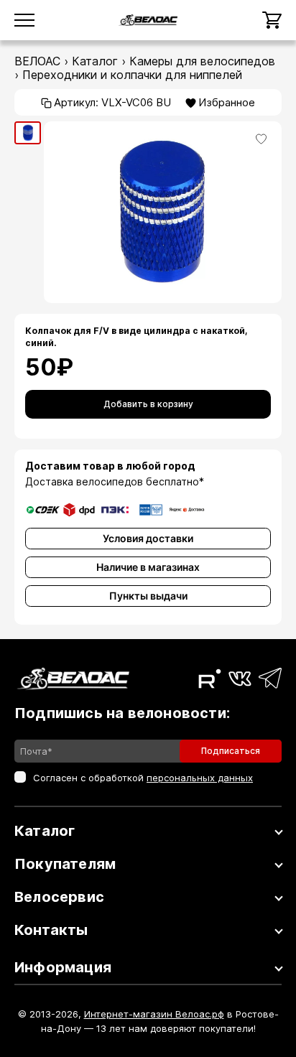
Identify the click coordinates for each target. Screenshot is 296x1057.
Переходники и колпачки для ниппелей (132, 74)
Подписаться (230, 750)
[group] (27, 133)
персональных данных (200, 777)
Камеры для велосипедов (202, 61)
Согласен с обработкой (143, 777)
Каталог (95, 61)
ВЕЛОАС (37, 61)
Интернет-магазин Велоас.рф (154, 1014)
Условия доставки (148, 538)
